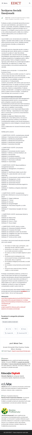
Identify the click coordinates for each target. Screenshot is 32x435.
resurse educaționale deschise (18, 364)
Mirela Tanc (7, 17)
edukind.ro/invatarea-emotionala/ (10, 309)
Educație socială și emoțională (10, 321)
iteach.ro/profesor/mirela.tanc (21, 351)
